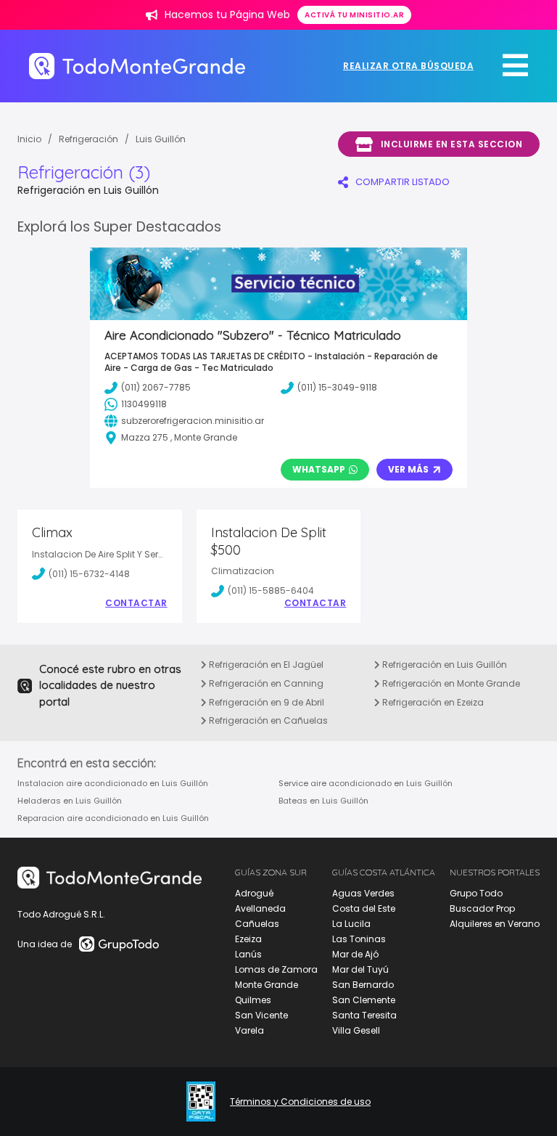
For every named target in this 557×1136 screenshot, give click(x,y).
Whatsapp (318, 469)
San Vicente (261, 1015)
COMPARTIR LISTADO (402, 182)
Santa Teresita (364, 1015)
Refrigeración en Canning (265, 683)
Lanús (248, 954)
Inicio (29, 139)
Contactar (136, 603)
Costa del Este (363, 908)
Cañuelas (257, 924)
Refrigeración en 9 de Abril (265, 702)
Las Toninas (359, 939)
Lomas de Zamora (276, 969)
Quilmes (253, 1000)
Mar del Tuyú (360, 969)
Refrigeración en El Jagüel (265, 664)
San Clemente (363, 1000)
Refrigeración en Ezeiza (432, 702)
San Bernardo (363, 984)
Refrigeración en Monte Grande (450, 683)
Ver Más (408, 469)
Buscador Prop (482, 908)
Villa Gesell (356, 1030)
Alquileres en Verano (495, 924)
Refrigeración (88, 139)
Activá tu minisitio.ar (354, 14)
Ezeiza (248, 939)
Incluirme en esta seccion (452, 144)
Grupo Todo (476, 893)
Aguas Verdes (363, 893)
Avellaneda (260, 908)
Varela (249, 1030)
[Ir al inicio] (137, 65)
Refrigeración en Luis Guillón (443, 664)
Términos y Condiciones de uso (300, 1102)
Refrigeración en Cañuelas (267, 720)
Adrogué (254, 893)
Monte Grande (266, 984)
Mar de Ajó (355, 954)
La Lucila (351, 924)
